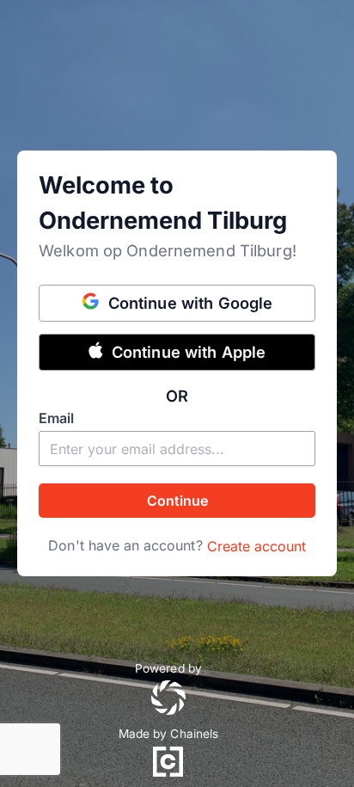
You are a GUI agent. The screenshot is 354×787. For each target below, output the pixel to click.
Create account (256, 546)
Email (56, 418)
